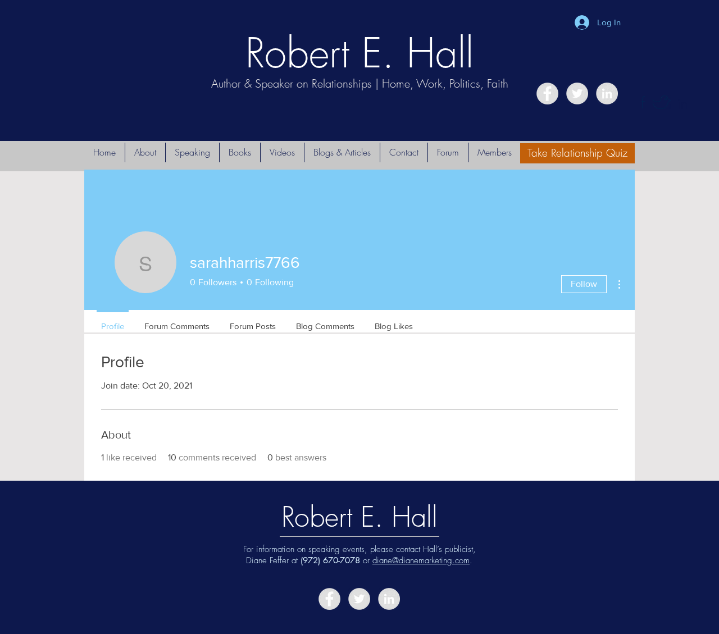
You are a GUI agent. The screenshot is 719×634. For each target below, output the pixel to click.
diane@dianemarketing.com (421, 560)
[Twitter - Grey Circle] (577, 93)
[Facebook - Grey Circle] (547, 93)
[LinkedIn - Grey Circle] (607, 93)
